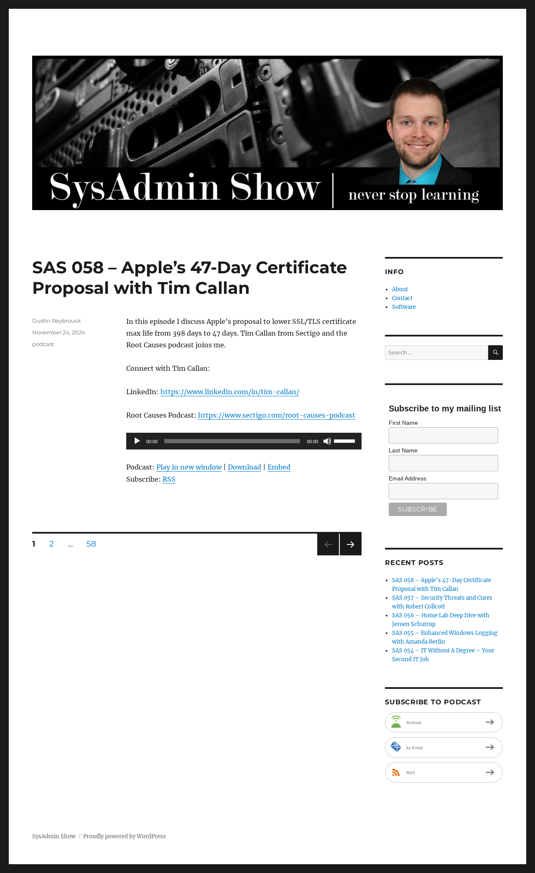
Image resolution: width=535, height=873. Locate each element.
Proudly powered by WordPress (124, 836)
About (400, 289)
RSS (169, 479)
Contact (402, 298)
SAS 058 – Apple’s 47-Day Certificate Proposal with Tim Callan (189, 277)
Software (404, 307)
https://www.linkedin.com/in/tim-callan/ (229, 392)
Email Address (407, 478)
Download (244, 467)
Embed (279, 467)
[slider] (345, 440)
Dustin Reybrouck (56, 320)
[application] (244, 441)
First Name (403, 422)
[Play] (137, 441)
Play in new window (189, 467)
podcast (43, 344)
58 (94, 544)
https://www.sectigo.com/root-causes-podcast (276, 415)
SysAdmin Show (54, 836)
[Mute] (327, 441)
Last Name (403, 450)
